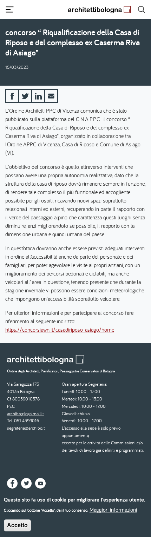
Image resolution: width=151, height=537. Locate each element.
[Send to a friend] (51, 96)
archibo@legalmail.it (25, 414)
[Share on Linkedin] (38, 96)
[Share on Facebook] (12, 96)
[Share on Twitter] (25, 96)
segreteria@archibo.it (26, 428)
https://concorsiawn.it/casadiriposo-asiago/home (59, 329)
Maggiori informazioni (113, 509)
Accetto (17, 525)
